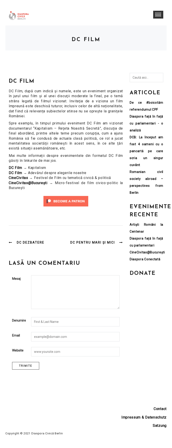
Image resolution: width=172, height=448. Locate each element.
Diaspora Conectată (145, 259)
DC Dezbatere (30, 242)
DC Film (15, 168)
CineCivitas (18, 178)
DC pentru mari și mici (92, 242)
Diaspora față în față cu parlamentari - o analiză (146, 123)
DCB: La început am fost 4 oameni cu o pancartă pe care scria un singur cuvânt (146, 151)
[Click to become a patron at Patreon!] (65, 201)
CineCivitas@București (28, 183)
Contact (160, 409)
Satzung (160, 425)
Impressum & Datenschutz (144, 417)
